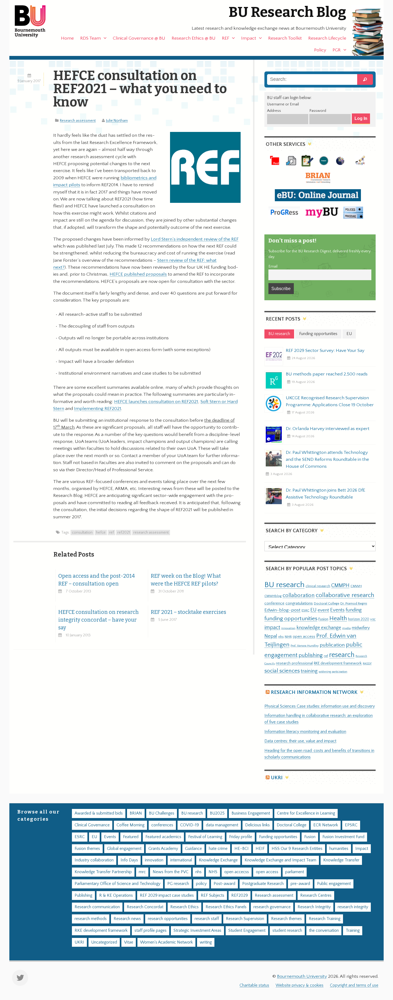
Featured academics (163, 837)
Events (337, 610)
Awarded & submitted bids (99, 813)
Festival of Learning (205, 837)
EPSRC (351, 825)
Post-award (224, 883)
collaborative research (345, 595)
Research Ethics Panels (226, 907)
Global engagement (124, 848)
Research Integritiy (314, 907)
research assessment (151, 532)
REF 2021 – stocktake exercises (188, 612)
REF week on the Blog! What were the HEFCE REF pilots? (186, 580)
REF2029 (239, 895)
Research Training (324, 919)
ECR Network (325, 825)
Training (353, 930)
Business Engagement (251, 813)
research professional (294, 663)
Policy (320, 50)
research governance (272, 907)
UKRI (277, 778)
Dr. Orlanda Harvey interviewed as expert (327, 428)
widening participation (333, 671)
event (323, 610)
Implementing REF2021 (97, 408)
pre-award (300, 883)
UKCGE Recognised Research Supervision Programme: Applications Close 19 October (330, 401)
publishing (311, 655)
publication (332, 645)
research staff (207, 919)
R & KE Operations (116, 895)
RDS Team (90, 38)
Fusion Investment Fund (343, 837)
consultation (82, 532)
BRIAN (136, 813)
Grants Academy (163, 848)
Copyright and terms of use (354, 985)
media (346, 628)
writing (206, 942)
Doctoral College (326, 603)
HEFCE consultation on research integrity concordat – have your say (98, 620)
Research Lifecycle (327, 38)
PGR (337, 50)
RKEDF (367, 663)
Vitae (128, 942)
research (342, 655)
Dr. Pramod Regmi (353, 603)
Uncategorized (104, 942)
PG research (178, 883)
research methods (91, 919)
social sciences (282, 671)
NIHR (288, 636)
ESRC (305, 610)
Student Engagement (246, 930)
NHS (213, 872)
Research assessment (78, 121)
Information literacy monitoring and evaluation (305, 731)
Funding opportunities (278, 837)
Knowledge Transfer (341, 860)
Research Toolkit (285, 38)
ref (111, 532)
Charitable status (254, 985)
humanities (338, 848)
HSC (373, 619)
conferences (162, 825)
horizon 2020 (358, 619)
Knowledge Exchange (218, 860)
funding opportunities (290, 618)
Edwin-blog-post (282, 610)
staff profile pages (150, 930)
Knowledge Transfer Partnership (103, 872)
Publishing (83, 895)
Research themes (286, 919)
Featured (130, 837)
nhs (281, 636)
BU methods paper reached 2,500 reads (327, 374)
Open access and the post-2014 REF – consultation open (96, 580)
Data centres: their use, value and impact (300, 741)
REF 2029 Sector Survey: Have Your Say (325, 350)
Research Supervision (245, 919)
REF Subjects (212, 895)
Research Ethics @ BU (193, 38)
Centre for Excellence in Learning (306, 813)
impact (272, 627)
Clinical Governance (92, 825)
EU (313, 610)
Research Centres (316, 895)
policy (201, 883)
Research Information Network (314, 692)
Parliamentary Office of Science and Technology (117, 883)
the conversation (324, 930)
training (309, 671)
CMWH (356, 586)
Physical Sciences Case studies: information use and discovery (319, 706)
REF (225, 38)
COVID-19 (189, 825)
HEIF (260, 848)
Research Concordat (145, 907)
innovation (288, 628)
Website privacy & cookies (299, 985)
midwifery (361, 628)
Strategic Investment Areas (197, 930)
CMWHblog (273, 596)
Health (338, 618)
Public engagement (334, 883)
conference (274, 603)
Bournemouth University (35, 21)
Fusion (323, 619)
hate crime (218, 848)
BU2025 (217, 813)
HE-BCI (241, 848)
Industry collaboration (94, 860)
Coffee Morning (130, 825)
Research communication (97, 907)
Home (67, 38)
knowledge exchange (318, 627)
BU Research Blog (287, 12)
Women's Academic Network (166, 942)
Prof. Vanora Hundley (305, 645)
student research (287, 930)
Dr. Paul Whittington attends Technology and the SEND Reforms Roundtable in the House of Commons (327, 459)
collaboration (299, 595)
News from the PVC (170, 872)
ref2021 (123, 532)
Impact (248, 38)
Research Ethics (184, 907)
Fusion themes (87, 848)
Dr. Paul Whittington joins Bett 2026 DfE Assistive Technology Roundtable (325, 494)
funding (354, 610)
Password (317, 111)
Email (273, 266)
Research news (127, 919)
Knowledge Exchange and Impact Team (280, 860)
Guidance (193, 848)
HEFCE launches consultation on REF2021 (156, 401)
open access (304, 636)
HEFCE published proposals (138, 274)
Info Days (129, 860)
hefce (101, 532)
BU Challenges (161, 813)
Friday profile (240, 837)
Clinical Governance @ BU (139, 38)
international (181, 860)
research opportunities (168, 919)
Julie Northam (117, 121)
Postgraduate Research (263, 883)
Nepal (270, 636)
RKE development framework (338, 663)
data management (222, 825)
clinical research (318, 586)
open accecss (236, 872)
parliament (294, 872)
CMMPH (340, 585)
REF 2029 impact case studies (167, 895)
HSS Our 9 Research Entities (297, 848)
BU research (284, 584)
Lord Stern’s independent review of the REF (194, 239)
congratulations (299, 603)
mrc (142, 872)
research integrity (353, 907)
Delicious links (257, 825)
